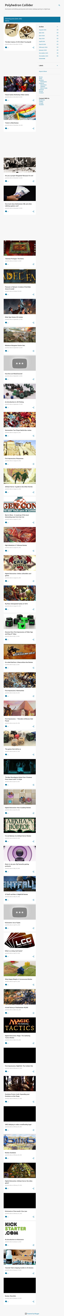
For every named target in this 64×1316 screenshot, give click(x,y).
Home (41, 77)
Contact (41, 93)
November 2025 (43, 56)
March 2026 (42, 44)
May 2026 (42, 38)
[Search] (59, 5)
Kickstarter (43, 82)
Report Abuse (43, 71)
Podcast (41, 89)
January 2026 (43, 50)
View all (7, 20)
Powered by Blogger (33, 1313)
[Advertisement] (19, 63)
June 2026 (42, 35)
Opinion (42, 86)
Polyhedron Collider (19, 5)
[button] (33, 48)
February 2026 (43, 47)
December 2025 (43, 53)
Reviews (41, 80)
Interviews (43, 85)
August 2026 (42, 30)
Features (41, 83)
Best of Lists (43, 88)
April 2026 (42, 41)
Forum (41, 91)
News (40, 78)
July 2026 (41, 33)
